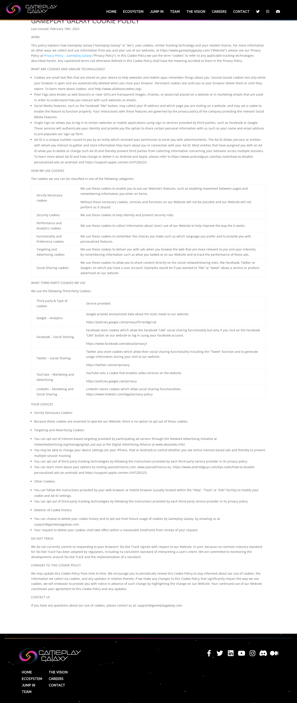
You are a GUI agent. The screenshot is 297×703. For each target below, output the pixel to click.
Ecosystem (133, 11)
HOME (111, 11)
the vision (195, 11)
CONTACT (241, 11)
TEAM (175, 11)
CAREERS (219, 11)
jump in (157, 11)
